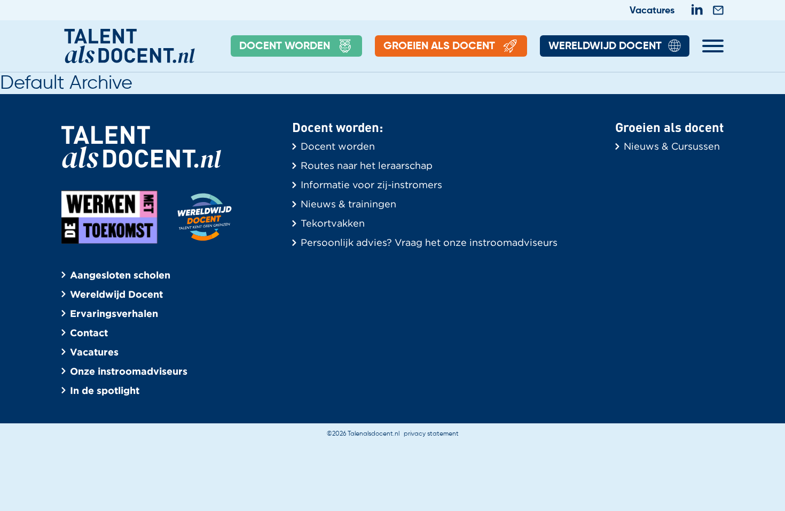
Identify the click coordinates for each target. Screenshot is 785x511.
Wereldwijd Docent (605, 46)
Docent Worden (284, 46)
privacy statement (431, 434)
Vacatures (652, 11)
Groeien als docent (439, 46)
